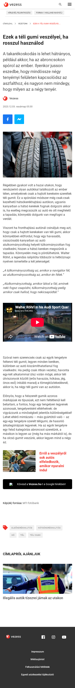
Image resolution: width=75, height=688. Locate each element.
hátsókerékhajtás (49, 528)
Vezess (13, 98)
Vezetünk (23, 24)
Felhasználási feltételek (37, 667)
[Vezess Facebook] (43, 636)
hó (13, 535)
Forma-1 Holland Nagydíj (49, 13)
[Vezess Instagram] (53, 636)
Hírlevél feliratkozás (19, 13)
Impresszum (37, 651)
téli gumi (35, 535)
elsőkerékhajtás (22, 528)
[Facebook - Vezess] (7, 119)
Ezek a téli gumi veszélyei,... (47, 24)
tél (22, 535)
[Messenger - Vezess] (19, 119)
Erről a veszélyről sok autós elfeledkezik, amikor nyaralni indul (52, 461)
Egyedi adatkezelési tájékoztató (37, 674)
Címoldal (7, 24)
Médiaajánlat (37, 659)
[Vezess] (16, 4)
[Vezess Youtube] (63, 636)
